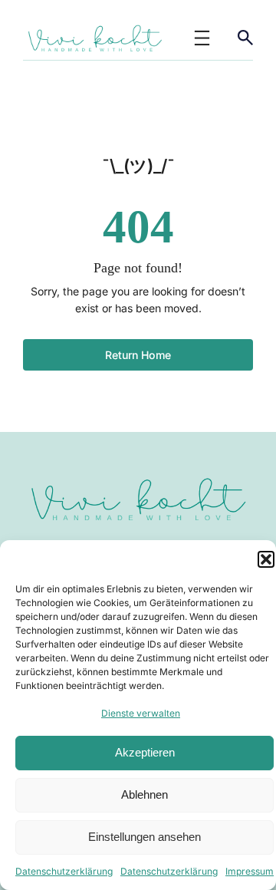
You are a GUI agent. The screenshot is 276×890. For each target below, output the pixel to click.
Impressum (249, 871)
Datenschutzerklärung (64, 871)
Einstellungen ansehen (144, 836)
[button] (266, 559)
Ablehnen (144, 794)
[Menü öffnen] (202, 38)
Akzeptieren (145, 752)
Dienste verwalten (140, 713)
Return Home (138, 354)
